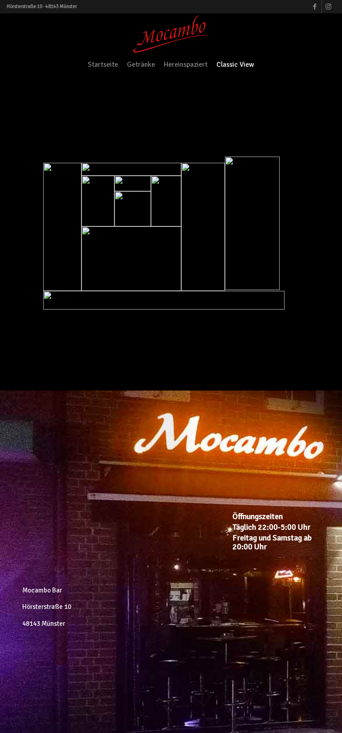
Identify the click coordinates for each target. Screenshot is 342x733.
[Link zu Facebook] (315, 6)
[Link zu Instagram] (328, 6)
